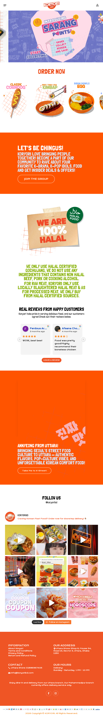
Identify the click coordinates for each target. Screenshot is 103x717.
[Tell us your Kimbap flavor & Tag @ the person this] (83, 603)
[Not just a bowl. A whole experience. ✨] (20, 540)
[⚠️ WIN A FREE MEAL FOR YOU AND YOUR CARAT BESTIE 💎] (51, 540)
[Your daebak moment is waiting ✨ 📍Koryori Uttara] (51, 603)
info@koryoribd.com (22, 673)
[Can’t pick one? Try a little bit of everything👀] (83, 571)
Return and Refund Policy (22, 655)
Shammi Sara (71, 328)
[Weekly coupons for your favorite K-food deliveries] (20, 603)
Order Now (51, 71)
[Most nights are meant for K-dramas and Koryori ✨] (20, 571)
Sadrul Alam (38, 328)
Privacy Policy (15, 653)
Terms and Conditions (20, 651)
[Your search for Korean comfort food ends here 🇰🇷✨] (51, 571)
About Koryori (15, 648)
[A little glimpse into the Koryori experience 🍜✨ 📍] (83, 540)
